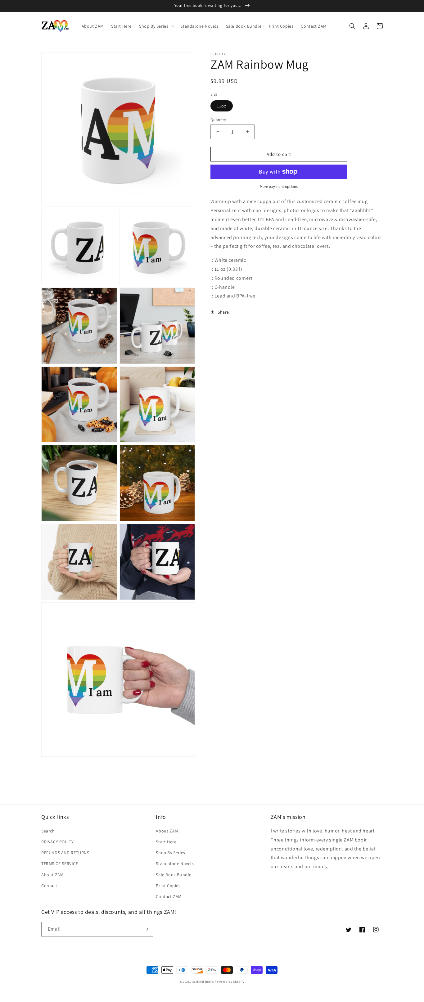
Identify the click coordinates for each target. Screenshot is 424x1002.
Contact (49, 885)
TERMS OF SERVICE (59, 863)
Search (48, 831)
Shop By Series (170, 852)
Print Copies (168, 885)
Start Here (166, 842)
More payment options (279, 186)
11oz (221, 105)
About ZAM (52, 874)
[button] (156, 26)
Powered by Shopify (230, 982)
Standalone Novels (175, 863)
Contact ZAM (169, 896)
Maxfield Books (203, 982)
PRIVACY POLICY (57, 842)
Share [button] (223, 312)
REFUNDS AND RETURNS (65, 852)
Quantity (218, 119)
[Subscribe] (146, 929)
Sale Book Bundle (174, 874)
